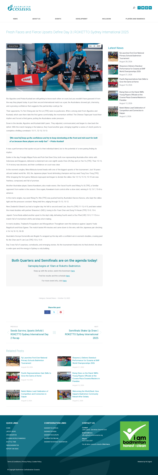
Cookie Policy (36, 462)
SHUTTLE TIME (11, 442)
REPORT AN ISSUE (12, 449)
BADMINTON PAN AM (51, 438)
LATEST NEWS (11, 431)
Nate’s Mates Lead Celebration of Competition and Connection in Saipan (34, 394)
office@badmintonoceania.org (92, 435)
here (73, 271)
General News (13, 46)
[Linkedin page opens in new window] (150, 7)
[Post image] (13, 361)
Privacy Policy (26, 462)
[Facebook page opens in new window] (139, 7)
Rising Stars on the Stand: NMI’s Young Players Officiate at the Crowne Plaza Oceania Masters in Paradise (86, 377)
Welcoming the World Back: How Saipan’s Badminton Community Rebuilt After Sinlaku (85, 394)
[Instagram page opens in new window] (146, 7)
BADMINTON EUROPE (51, 435)
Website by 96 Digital (145, 462)
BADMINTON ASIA (50, 431)
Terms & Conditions (14, 462)
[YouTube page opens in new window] (142, 7)
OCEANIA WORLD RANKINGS (15, 438)
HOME (8, 428)
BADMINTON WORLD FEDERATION (55, 442)
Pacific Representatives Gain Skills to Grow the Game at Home (36, 374)
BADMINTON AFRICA (51, 428)
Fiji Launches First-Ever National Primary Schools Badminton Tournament (34, 360)
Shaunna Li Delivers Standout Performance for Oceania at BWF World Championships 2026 (85, 360)
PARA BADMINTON (12, 445)
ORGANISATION (11, 435)
